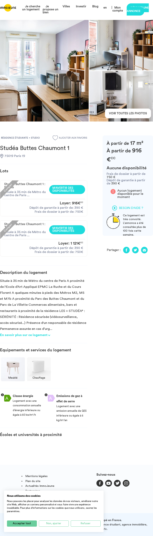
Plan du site (32, 481)
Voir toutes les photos (128, 113)
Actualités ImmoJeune (39, 485)
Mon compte (117, 9)
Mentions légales (36, 476)
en (105, 7)
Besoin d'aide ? (131, 208)
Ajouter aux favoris (73, 138)
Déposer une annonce (138, 9)
